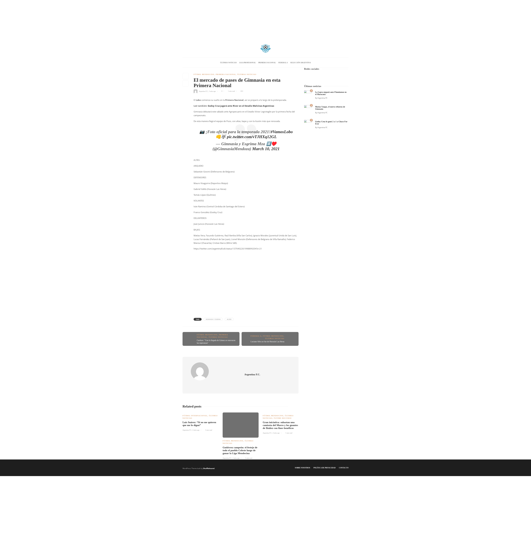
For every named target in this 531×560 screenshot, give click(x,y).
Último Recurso (283, 418)
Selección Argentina (300, 63)
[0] (308, 94)
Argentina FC (322, 98)
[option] (200, 421)
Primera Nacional (267, 63)
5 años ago (212, 91)
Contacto (343, 468)
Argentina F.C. (203, 91)
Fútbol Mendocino (204, 74)
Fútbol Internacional (195, 415)
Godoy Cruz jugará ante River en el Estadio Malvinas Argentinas (241, 105)
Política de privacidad (324, 468)
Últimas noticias (228, 63)
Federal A (283, 63)
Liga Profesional (247, 63)
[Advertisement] (265, 19)
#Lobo (229, 319)
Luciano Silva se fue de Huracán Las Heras (267, 342)
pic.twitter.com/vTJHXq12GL (252, 136)
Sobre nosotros (302, 468)
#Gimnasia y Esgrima (213, 319)
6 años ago (196, 430)
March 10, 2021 (266, 148)
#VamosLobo (282, 131)
